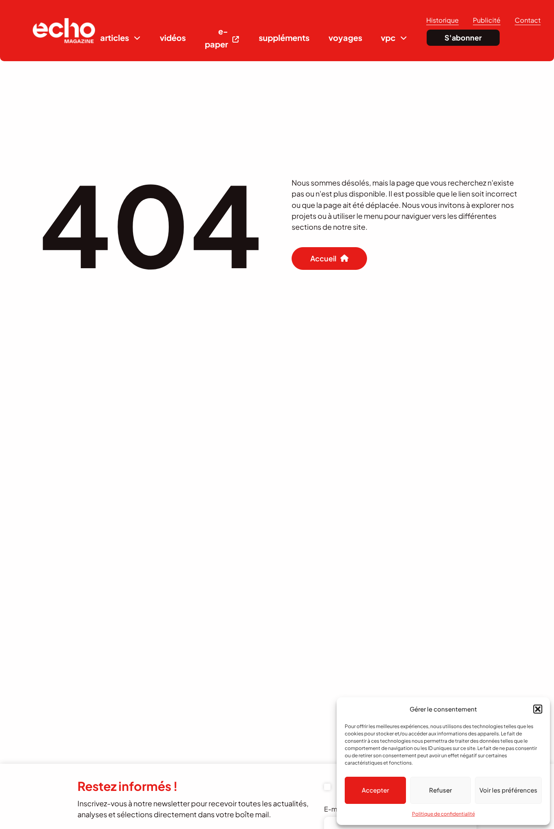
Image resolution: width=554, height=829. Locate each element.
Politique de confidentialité (443, 814)
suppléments (284, 37)
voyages (345, 37)
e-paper (216, 37)
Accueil (323, 258)
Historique (442, 20)
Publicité (486, 20)
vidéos (173, 37)
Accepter (375, 790)
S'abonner (463, 37)
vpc (388, 37)
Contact (528, 20)
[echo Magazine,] (64, 31)
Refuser (440, 790)
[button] (538, 709)
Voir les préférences (508, 790)
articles (114, 37)
